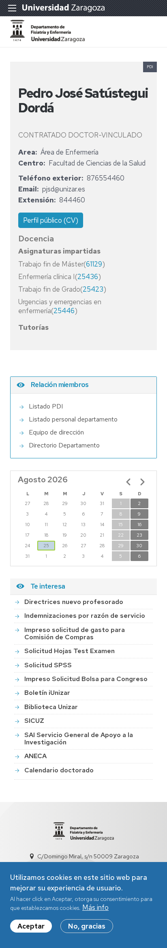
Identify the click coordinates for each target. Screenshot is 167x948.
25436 (87, 276)
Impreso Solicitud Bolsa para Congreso (86, 679)
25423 (93, 289)
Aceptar (31, 926)
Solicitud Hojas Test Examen (69, 651)
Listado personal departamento (73, 419)
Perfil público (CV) (50, 220)
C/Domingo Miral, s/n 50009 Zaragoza (88, 856)
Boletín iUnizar (47, 692)
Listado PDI (46, 406)
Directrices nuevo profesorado (73, 602)
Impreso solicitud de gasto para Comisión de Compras (74, 633)
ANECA (35, 756)
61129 (94, 264)
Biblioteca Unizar (51, 707)
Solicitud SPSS (48, 665)
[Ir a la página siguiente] (142, 482)
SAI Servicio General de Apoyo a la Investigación (78, 738)
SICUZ (34, 720)
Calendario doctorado (59, 770)
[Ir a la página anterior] (128, 482)
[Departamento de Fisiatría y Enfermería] (47, 39)
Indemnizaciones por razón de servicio (84, 615)
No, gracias (86, 926)
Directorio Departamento (64, 445)
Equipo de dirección (56, 432)
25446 (64, 310)
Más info (95, 907)
